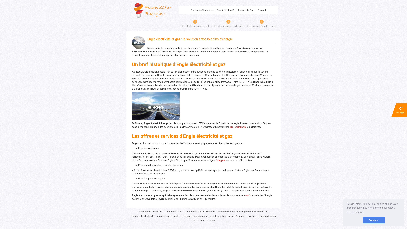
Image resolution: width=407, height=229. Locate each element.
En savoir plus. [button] (355, 212)
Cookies (252, 216)
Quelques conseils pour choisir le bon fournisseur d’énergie (213, 216)
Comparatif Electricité (202, 10)
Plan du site (198, 220)
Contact (261, 10)
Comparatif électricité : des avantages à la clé (155, 216)
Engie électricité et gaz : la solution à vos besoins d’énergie (190, 39)
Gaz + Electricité (225, 10)
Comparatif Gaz (245, 10)
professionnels (238, 126)
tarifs (248, 195)
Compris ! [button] (374, 220)
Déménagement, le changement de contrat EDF (243, 211)
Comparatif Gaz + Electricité (200, 211)
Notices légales (268, 216)
